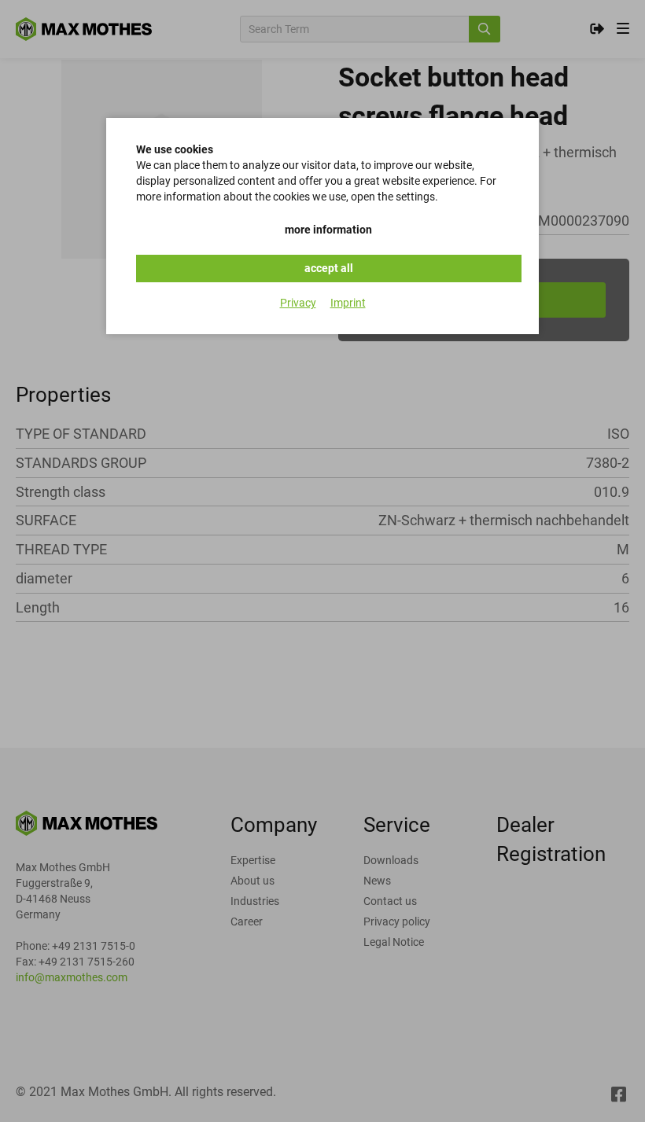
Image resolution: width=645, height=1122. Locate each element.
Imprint (348, 302)
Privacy (298, 302)
